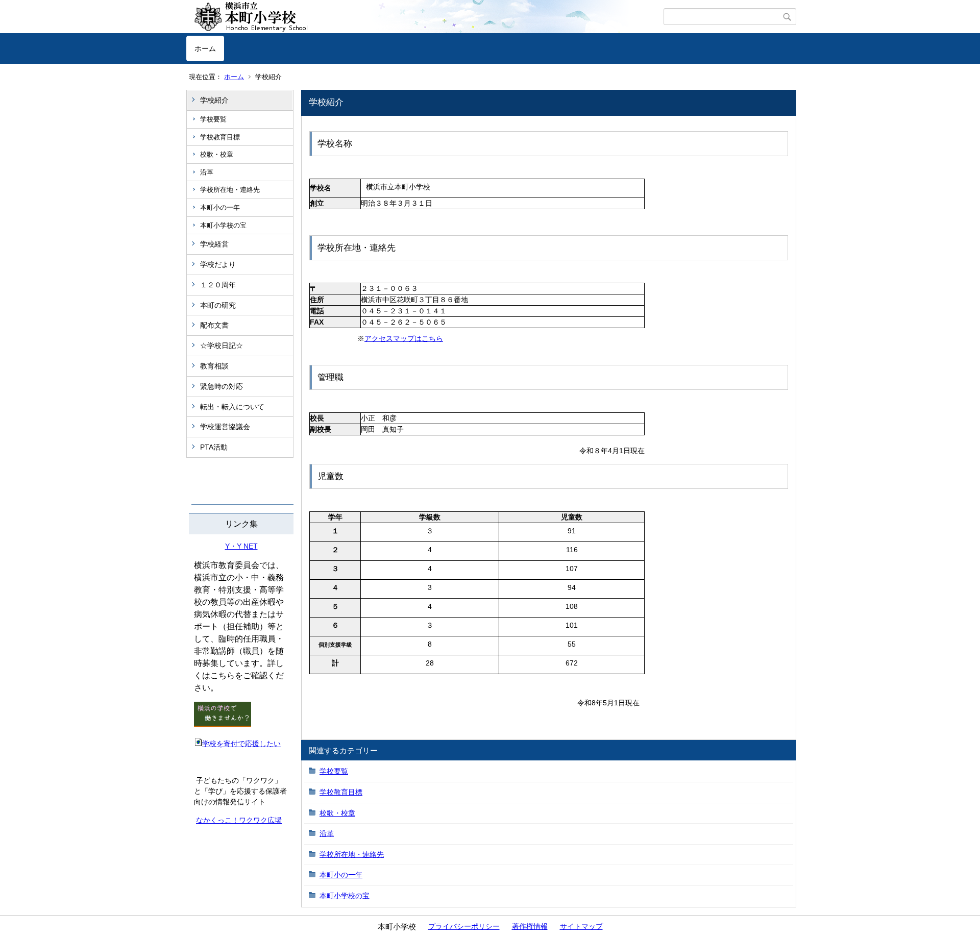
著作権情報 (530, 926)
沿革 (206, 172)
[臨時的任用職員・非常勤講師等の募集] (222, 725)
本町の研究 (218, 305)
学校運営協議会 (225, 427)
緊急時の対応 (221, 386)
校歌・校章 (216, 154)
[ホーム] (425, 17)
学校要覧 (213, 119)
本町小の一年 (220, 207)
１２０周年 (218, 285)
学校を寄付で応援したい (241, 743)
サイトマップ (581, 926)
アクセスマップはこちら (403, 338)
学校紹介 (214, 100)
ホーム (205, 48)
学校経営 (214, 244)
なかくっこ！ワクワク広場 (239, 820)
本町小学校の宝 (223, 225)
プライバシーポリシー (464, 926)
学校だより (218, 264)
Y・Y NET (241, 546)
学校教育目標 (220, 137)
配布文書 (214, 325)
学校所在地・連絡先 (230, 189)
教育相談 (214, 366)
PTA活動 (214, 447)
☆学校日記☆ (221, 345)
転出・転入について (232, 407)
